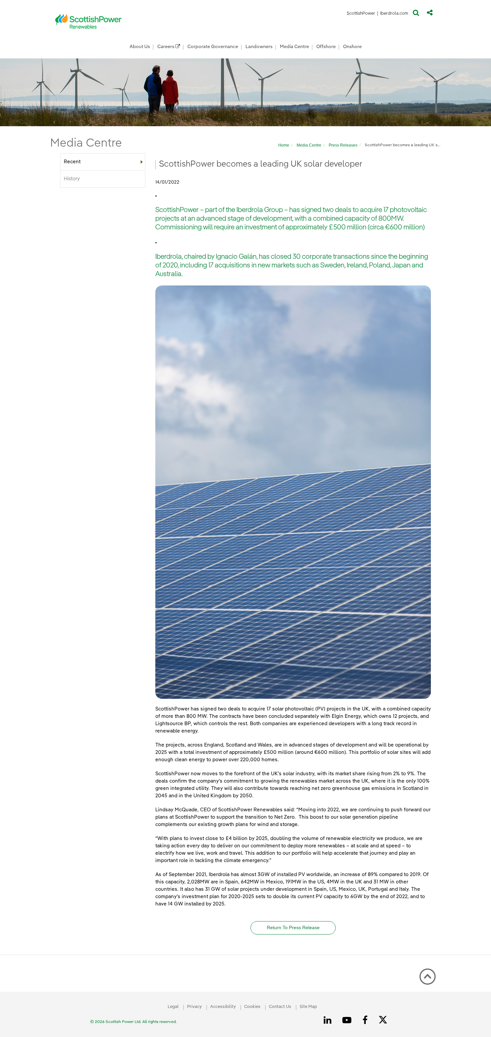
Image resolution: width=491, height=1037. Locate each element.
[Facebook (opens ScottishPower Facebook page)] (366, 1020)
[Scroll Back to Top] (427, 976)
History (72, 178)
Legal (173, 1007)
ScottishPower (361, 14)
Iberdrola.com (394, 14)
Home (283, 145)
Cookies (252, 1007)
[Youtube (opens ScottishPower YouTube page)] (348, 1020)
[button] (416, 14)
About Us (140, 46)
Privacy (194, 1007)
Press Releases (343, 145)
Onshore (352, 46)
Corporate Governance (212, 46)
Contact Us (280, 1007)
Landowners (259, 46)
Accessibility (223, 1007)
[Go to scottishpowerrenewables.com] (88, 21)
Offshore (326, 46)
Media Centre (294, 46)
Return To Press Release (293, 927)
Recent (72, 161)
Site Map (308, 1007)
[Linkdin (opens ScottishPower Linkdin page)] (329, 1020)
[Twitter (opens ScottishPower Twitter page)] (385, 1021)
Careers (166, 46)
